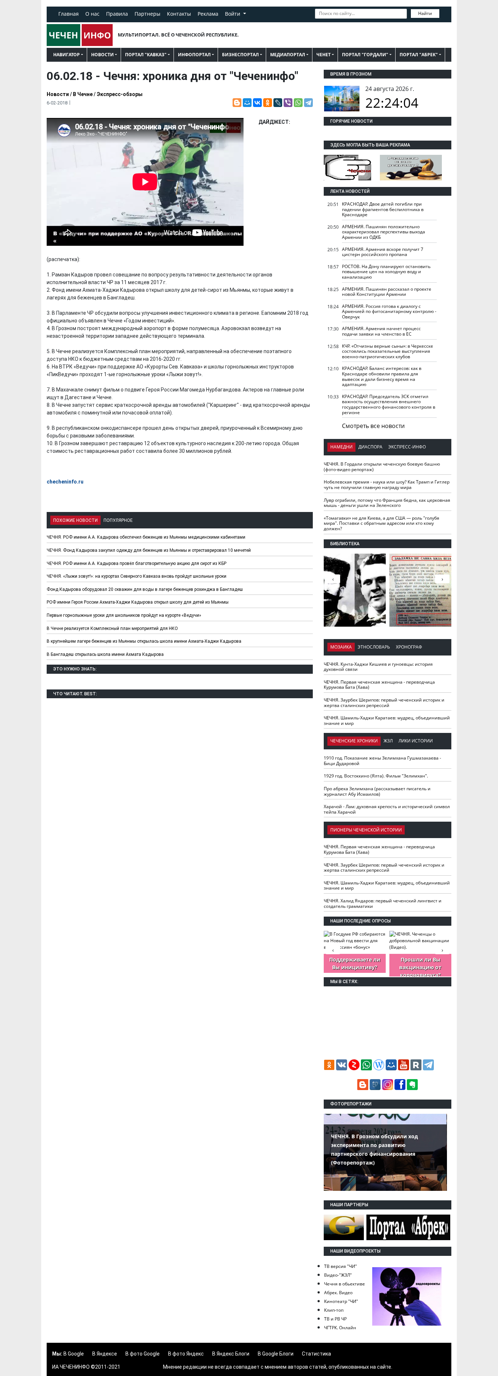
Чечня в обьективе (344, 1284)
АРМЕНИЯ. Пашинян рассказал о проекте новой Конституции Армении (386, 292)
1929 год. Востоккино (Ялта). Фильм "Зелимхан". (376, 776)
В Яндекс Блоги (230, 1354)
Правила (117, 13)
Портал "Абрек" (419, 54)
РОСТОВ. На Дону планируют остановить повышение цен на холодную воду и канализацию (386, 271)
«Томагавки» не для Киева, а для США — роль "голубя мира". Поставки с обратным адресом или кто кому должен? (381, 523)
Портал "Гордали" (365, 54)
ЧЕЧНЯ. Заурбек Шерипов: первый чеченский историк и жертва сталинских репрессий (384, 702)
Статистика (316, 1354)
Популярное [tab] (118, 520)
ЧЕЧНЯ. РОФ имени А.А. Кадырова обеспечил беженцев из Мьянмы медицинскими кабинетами (146, 537)
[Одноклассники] (267, 102)
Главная (68, 13)
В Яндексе (104, 1354)
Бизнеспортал (240, 54)
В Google (73, 1354)
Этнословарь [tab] (374, 647)
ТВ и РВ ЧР (335, 1319)
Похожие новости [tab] (75, 520)
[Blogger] (237, 102)
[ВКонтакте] (257, 102)
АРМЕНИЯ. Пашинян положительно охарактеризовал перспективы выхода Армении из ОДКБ (383, 231)
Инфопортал (194, 54)
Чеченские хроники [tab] (354, 741)
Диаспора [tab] (370, 447)
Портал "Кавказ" (146, 54)
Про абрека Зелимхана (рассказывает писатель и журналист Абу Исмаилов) (377, 791)
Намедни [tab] (341, 447)
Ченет (323, 54)
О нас (92, 13)
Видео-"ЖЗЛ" (338, 1275)
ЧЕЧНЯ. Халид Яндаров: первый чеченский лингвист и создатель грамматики (382, 903)
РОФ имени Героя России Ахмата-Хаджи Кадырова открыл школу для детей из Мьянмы (138, 602)
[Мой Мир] (247, 102)
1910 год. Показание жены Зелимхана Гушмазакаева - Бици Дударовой (382, 761)
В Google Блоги (275, 1354)
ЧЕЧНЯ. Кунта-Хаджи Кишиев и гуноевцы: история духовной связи (378, 667)
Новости (102, 54)
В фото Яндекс (186, 1354)
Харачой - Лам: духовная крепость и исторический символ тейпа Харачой (387, 809)
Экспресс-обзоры (120, 94)
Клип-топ (333, 1310)
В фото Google (142, 1354)
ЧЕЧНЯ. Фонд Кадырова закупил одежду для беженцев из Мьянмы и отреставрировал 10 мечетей (149, 550)
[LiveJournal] (277, 102)
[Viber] (288, 102)
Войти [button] (233, 13)
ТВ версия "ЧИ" (340, 1266)
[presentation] (442, 578)
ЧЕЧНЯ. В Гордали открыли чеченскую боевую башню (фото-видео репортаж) (382, 467)
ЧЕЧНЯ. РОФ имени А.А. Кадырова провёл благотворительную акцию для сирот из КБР (136, 563)
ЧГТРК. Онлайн (340, 1328)
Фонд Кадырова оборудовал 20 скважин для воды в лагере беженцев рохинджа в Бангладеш (145, 589)
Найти (425, 13)
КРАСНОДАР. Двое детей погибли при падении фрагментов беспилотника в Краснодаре (383, 209)
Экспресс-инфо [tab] (407, 447)
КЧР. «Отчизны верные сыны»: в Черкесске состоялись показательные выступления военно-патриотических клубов (387, 351)
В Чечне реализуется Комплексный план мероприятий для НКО (112, 628)
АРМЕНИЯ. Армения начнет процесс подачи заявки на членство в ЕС (381, 331)
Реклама (208, 13)
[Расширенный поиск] (444, 13)
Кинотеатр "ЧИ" (341, 1301)
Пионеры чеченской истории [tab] (366, 830)
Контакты (179, 13)
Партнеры (147, 13)
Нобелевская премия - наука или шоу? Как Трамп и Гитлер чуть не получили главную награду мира (387, 484)
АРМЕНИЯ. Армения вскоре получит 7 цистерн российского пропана (382, 252)
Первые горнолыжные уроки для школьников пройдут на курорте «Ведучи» (124, 615)
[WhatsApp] (298, 102)
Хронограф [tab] (409, 647)
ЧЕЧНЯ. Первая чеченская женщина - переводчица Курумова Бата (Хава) (379, 685)
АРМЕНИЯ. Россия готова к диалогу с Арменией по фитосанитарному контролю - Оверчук (389, 311)
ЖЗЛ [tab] (388, 741)
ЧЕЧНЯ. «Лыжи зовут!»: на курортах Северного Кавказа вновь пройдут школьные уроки (136, 576)
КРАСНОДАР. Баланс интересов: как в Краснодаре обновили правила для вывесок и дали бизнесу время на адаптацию (381, 376)
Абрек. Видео (338, 1292)
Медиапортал (287, 54)
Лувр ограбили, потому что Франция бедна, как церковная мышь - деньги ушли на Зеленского (387, 503)
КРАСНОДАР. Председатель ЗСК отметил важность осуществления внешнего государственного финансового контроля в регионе (388, 404)
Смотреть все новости (373, 426)
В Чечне (83, 94)
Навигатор (66, 54)
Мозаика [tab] (341, 647)
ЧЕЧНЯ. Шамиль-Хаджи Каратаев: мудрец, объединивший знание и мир (387, 720)
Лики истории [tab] (415, 741)
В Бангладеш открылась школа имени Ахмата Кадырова (105, 654)
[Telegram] (308, 102)
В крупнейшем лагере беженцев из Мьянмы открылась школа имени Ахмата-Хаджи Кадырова (144, 641)
